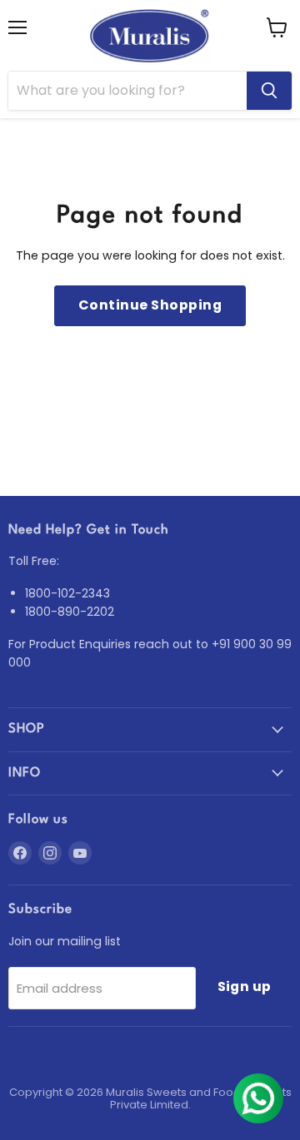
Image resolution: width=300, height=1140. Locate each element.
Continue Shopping (150, 305)
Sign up (245, 986)
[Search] (269, 91)
